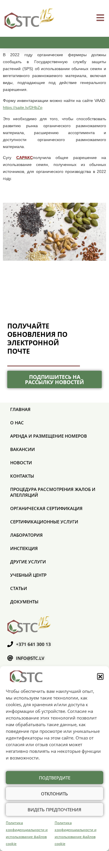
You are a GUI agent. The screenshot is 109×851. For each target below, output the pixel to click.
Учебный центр (28, 575)
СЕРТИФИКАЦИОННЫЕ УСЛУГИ (44, 522)
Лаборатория (26, 535)
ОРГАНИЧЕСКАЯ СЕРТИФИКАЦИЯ (46, 508)
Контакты (22, 476)
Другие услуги (28, 562)
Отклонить (54, 794)
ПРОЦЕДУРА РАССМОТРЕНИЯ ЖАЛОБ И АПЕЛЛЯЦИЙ (52, 492)
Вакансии (22, 449)
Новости (21, 462)
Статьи (18, 588)
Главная (20, 409)
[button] (100, 676)
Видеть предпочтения (54, 809)
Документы (24, 602)
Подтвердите (54, 778)
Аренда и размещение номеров (48, 436)
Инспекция (24, 548)
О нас (17, 423)
